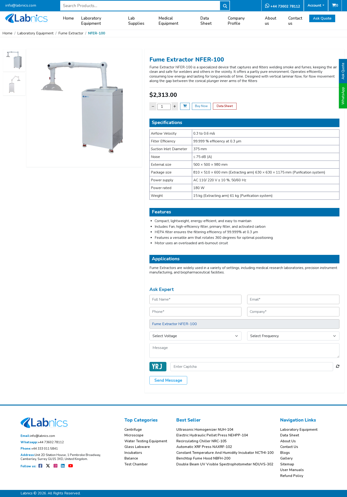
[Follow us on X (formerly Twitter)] (48, 466)
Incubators (133, 453)
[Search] (224, 5)
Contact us (295, 21)
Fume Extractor (70, 33)
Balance (131, 458)
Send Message (168, 380)
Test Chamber (136, 464)
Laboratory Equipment (91, 21)
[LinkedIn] (63, 466)
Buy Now (201, 106)
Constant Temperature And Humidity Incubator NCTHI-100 (225, 453)
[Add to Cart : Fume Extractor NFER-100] (185, 106)
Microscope (134, 435)
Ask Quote (322, 18)
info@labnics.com (20, 5)
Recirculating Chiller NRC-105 (201, 441)
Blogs (285, 453)
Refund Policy (291, 476)
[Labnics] (26, 17)
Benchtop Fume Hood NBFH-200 (203, 458)
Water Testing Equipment (145, 441)
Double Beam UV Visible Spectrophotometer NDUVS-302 (224, 464)
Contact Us (289, 447)
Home (68, 18)
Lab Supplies (136, 21)
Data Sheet (206, 21)
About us (270, 21)
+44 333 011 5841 (39, 449)
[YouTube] (70, 466)
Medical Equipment (168, 21)
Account (315, 5)
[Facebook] (40, 466)
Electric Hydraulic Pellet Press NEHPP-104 (212, 435)
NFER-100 (96, 33)
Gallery (286, 458)
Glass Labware (137, 447)
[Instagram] (55, 466)
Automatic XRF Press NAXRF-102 (204, 447)
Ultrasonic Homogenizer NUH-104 (204, 429)
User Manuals (292, 470)
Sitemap (287, 464)
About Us (288, 441)
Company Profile (236, 21)
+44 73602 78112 (284, 6)
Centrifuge (133, 429)
